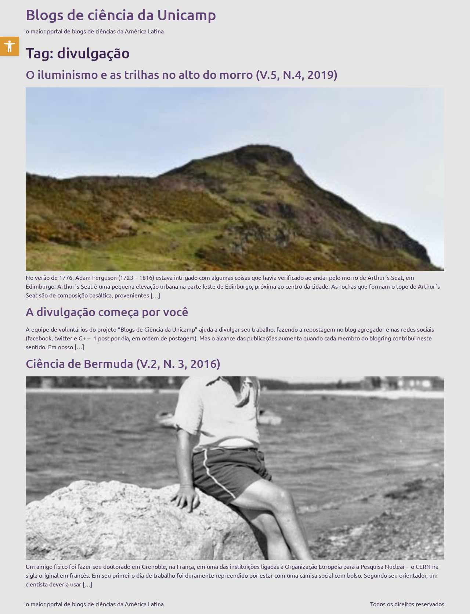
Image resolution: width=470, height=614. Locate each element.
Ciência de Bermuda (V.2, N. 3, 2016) (123, 363)
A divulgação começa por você (107, 311)
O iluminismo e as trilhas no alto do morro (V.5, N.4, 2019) (182, 74)
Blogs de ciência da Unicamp (121, 15)
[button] (9, 46)
